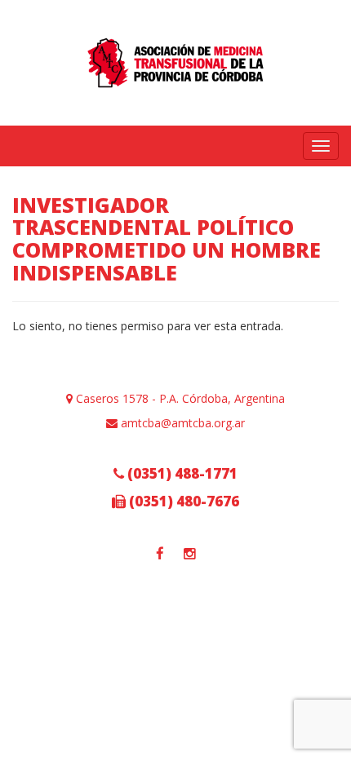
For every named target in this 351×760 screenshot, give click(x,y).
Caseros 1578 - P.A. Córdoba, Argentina (179, 398)
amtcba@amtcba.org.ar (181, 423)
